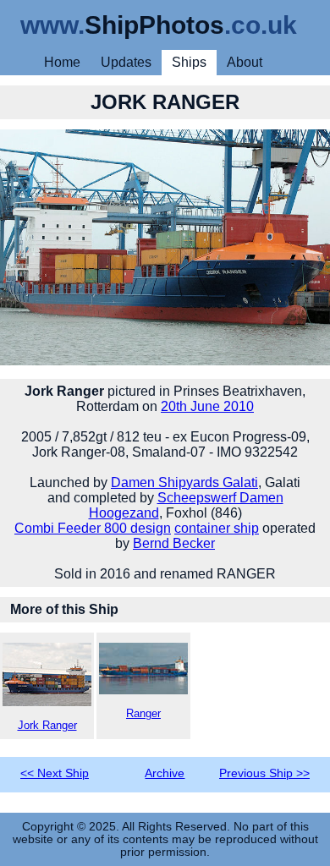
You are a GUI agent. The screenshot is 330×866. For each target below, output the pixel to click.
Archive (164, 773)
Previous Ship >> (264, 773)
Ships (189, 62)
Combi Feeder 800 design (92, 528)
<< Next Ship (54, 773)
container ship (216, 528)
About (244, 62)
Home (62, 62)
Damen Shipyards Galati (184, 482)
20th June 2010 (207, 406)
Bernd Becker (174, 543)
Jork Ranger (47, 725)
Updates (126, 62)
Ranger (143, 713)
